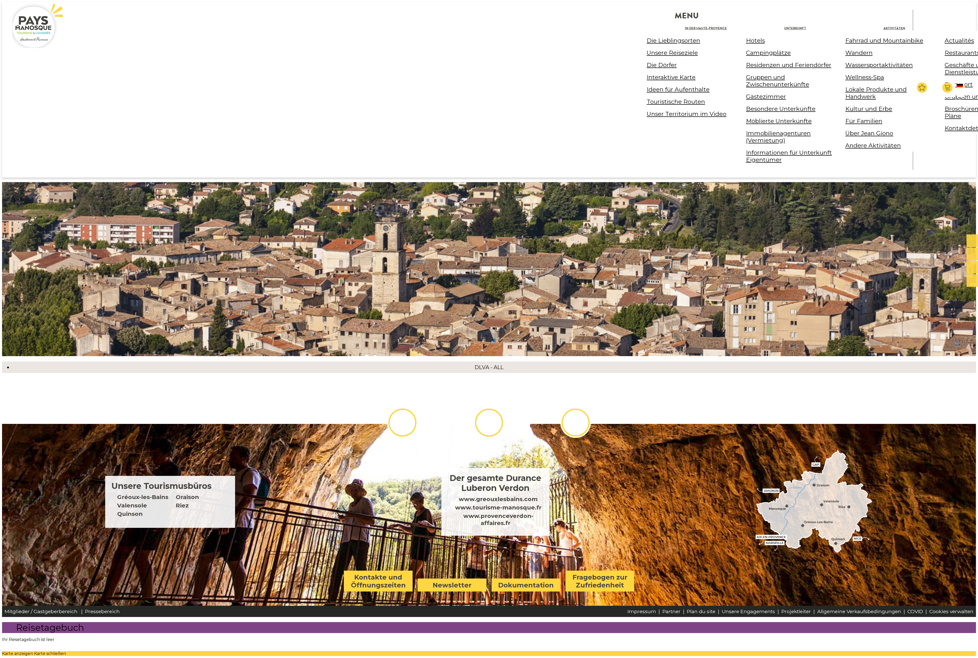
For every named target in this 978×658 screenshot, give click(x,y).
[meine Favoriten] (922, 88)
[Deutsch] (961, 90)
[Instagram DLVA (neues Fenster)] (489, 423)
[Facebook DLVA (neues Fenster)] (402, 423)
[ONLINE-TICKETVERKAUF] (972, 241)
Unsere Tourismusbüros (162, 486)
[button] (948, 88)
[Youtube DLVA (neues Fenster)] (576, 423)
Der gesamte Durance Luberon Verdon (495, 483)
